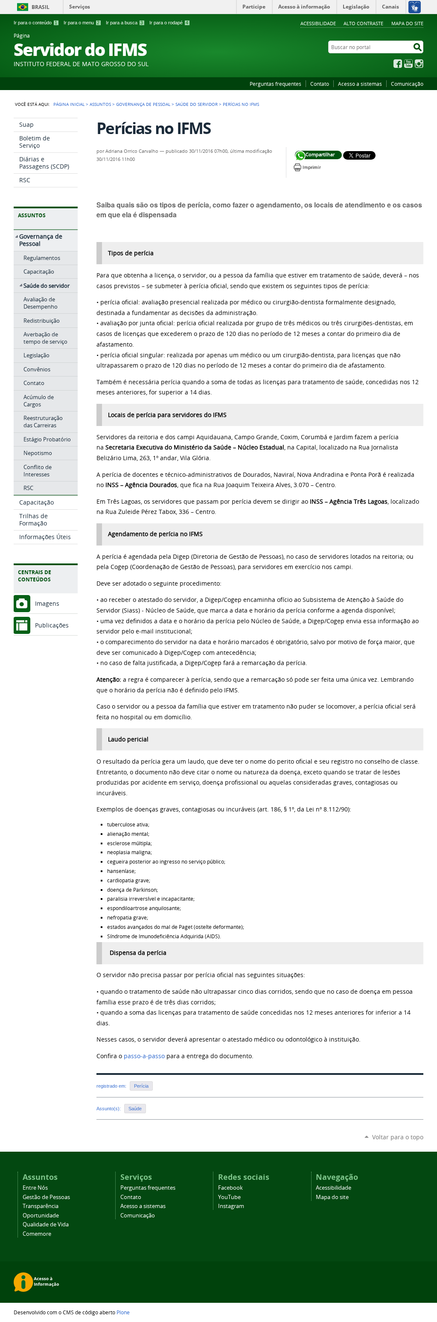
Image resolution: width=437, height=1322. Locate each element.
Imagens (47, 603)
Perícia (141, 1086)
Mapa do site (407, 23)
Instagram (419, 63)
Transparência (40, 1206)
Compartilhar (300, 156)
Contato (319, 83)
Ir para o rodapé (168, 22)
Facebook (397, 63)
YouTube (408, 63)
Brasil (41, 7)
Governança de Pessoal (143, 104)
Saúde (135, 1108)
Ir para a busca (124, 22)
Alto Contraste (363, 23)
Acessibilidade (318, 23)
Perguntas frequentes (275, 83)
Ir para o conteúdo (35, 22)
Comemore (37, 1233)
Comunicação (407, 83)
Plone (123, 1312)
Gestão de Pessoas (46, 1197)
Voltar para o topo (397, 1137)
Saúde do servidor (196, 104)
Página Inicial (68, 104)
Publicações (52, 625)
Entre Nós (35, 1187)
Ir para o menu (81, 22)
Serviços (79, 6)
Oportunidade (41, 1215)
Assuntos (100, 104)
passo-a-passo (144, 1056)
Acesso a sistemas (360, 83)
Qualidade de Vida (46, 1224)
